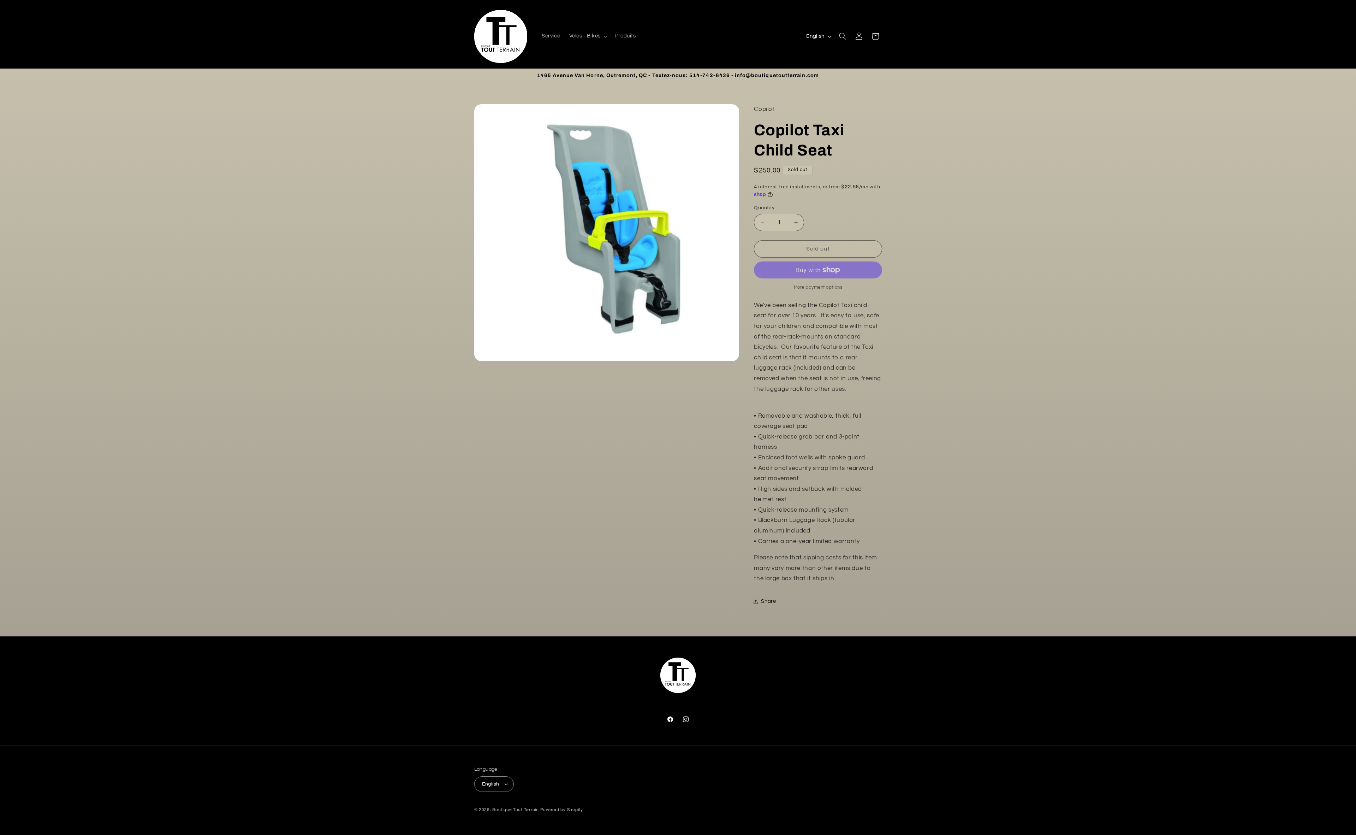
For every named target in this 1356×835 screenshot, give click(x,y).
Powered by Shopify (561, 810)
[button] (588, 36)
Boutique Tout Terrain (515, 810)
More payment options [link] (818, 287)
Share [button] (768, 601)
